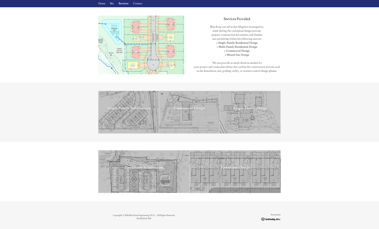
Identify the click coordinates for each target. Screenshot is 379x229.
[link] (271, 218)
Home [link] (101, 3)
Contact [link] (137, 3)
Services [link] (123, 3)
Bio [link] (112, 3)
